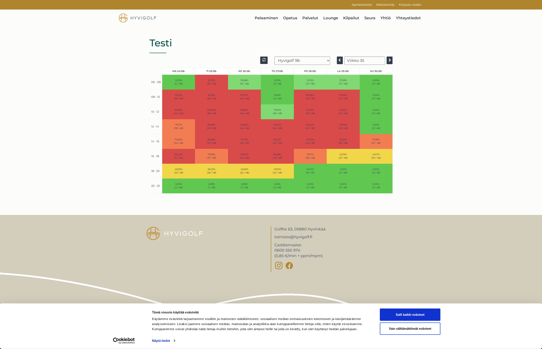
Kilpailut (351, 18)
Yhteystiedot (408, 18)
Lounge (330, 18)
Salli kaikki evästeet (410, 314)
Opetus (290, 18)
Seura (369, 18)
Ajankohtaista (362, 5)
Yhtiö (385, 18)
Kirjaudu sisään (410, 5)
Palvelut (310, 18)
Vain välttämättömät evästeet (410, 328)
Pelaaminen (266, 18)
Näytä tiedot (161, 340)
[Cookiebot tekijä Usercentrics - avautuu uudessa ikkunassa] (123, 341)
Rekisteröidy (385, 5)
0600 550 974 (287, 250)
